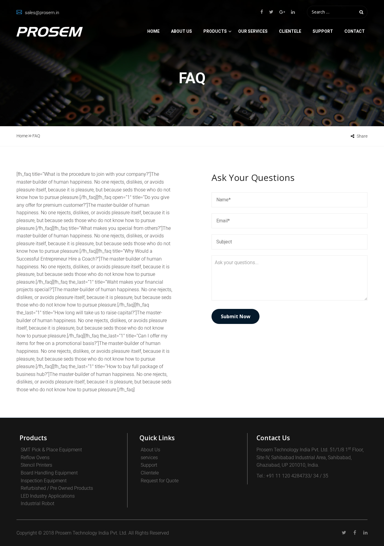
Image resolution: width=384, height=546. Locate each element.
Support (149, 465)
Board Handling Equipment (49, 473)
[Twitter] (271, 12)
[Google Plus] (282, 12)
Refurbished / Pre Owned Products (57, 488)
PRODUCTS (215, 31)
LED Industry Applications (48, 496)
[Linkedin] (291, 12)
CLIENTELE (290, 31)
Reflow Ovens (35, 457)
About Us (181, 31)
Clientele (150, 473)
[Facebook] (263, 12)
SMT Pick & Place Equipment (51, 450)
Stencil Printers (36, 465)
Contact (354, 31)
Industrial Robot (37, 503)
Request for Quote (159, 480)
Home (153, 31)
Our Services (253, 31)
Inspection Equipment (44, 480)
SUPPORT (323, 31)
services (149, 457)
